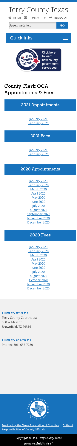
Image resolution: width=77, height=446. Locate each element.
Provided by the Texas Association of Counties (30, 425)
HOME (17, 18)
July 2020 (38, 206)
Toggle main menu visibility (68, 36)
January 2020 (38, 181)
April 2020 (38, 193)
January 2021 (38, 119)
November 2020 (38, 218)
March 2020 (38, 189)
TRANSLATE (61, 18)
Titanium (42, 443)
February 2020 (38, 185)
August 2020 (38, 210)
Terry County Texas (38, 9)
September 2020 (38, 214)
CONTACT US (38, 18)
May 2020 (38, 197)
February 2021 (38, 123)
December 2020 (38, 222)
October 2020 (38, 280)
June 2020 (38, 202)
